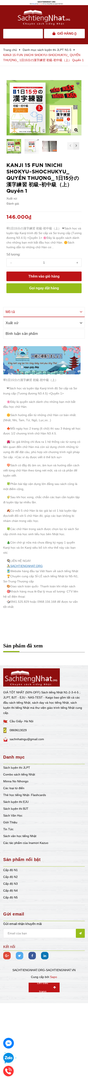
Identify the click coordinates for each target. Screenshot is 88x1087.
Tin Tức (8, 829)
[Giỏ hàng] (54, 33)
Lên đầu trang (42, 987)
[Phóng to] (76, 130)
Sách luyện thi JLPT (16, 767)
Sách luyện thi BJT (15, 808)
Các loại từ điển (13, 788)
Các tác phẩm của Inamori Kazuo (25, 843)
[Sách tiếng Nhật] (31, 677)
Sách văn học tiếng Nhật (19, 836)
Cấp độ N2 (10, 877)
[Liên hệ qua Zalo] (8, 1058)
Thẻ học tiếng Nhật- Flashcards (24, 795)
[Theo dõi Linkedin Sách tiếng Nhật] (44, 955)
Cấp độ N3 (10, 883)
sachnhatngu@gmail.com (27, 739)
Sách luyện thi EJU (16, 801)
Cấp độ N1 (10, 870)
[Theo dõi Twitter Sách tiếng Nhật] (19, 955)
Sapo (53, 977)
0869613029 (18, 730)
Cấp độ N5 (10, 897)
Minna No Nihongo (15, 781)
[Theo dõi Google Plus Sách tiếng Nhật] (7, 955)
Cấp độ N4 (10, 890)
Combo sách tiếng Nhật (19, 774)
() (66, 33)
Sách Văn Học (12, 815)
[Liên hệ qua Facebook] (8, 1043)
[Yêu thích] (77, 84)
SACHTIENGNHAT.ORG (26, 566)
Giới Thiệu (10, 822)
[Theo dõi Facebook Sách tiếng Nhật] (32, 955)
